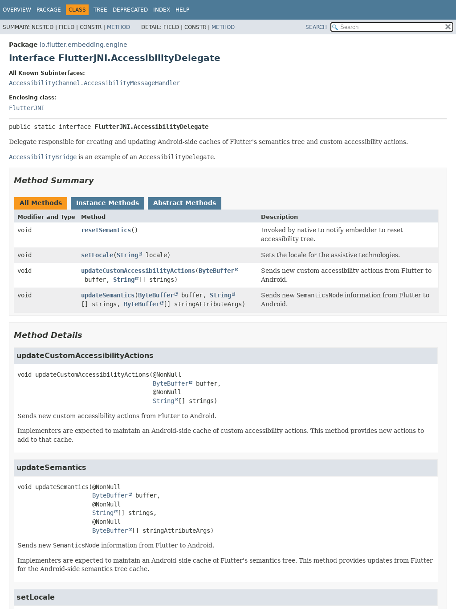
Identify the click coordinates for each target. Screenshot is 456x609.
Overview (17, 10)
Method (118, 27)
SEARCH (316, 27)
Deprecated (130, 10)
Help (182, 10)
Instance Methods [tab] (107, 202)
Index (161, 10)
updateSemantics (107, 295)
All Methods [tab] (41, 202)
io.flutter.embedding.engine (83, 44)
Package (49, 10)
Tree (100, 10)
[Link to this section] (100, 180)
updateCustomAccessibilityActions (138, 270)
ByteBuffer (216, 270)
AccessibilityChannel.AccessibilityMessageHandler (94, 82)
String (127, 255)
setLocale (97, 255)
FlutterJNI (27, 107)
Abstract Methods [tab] (184, 202)
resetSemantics (106, 230)
